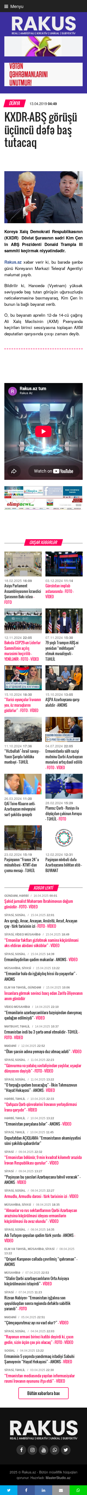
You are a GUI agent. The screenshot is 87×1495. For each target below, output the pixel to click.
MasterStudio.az (58, 1477)
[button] (8, 1490)
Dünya (14, 103)
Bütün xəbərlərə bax (43, 1393)
